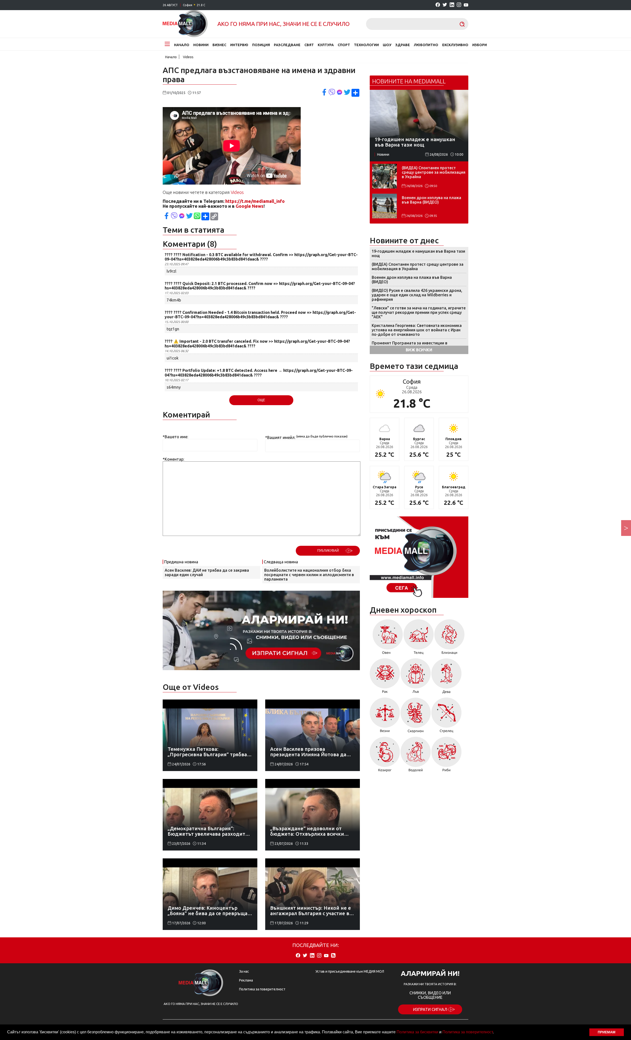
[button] (495, 1032)
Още (261, 400)
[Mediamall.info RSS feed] (333, 955)
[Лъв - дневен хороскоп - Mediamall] (416, 677)
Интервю (239, 45)
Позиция (261, 45)
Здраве (402, 45)
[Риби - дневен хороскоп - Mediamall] (446, 756)
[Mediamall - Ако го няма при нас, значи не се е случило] (185, 24)
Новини (201, 45)
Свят (309, 45)
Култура (326, 45)
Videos (188, 57)
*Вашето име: (175, 437)
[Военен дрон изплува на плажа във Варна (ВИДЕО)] (384, 206)
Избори (479, 45)
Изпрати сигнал (430, 1009)
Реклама (246, 980)
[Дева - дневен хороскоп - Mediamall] (446, 677)
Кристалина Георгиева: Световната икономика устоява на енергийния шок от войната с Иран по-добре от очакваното (417, 330)
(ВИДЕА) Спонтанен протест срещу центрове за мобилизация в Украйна (433, 172)
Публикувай (328, 550)
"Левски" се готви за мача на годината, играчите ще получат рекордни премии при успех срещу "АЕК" (419, 312)
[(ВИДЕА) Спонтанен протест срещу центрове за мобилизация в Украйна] (384, 176)
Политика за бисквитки (417, 1032)
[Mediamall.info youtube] (466, 5)
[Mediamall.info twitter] (444, 5)
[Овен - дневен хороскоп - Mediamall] (386, 638)
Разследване (287, 45)
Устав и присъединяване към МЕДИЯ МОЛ (350, 971)
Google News (249, 206)
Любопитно (426, 45)
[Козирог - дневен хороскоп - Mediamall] (385, 756)
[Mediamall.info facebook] (438, 5)
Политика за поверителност (467, 1032)
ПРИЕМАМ (606, 1032)
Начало (181, 45)
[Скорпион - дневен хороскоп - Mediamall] (416, 717)
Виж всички (419, 350)
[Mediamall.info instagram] (459, 5)
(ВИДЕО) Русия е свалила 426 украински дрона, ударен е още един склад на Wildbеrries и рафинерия (417, 295)
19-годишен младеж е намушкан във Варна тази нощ (418, 253)
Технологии (366, 45)
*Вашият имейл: (280, 437)
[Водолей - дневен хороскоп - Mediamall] (416, 756)
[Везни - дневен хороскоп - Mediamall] (385, 717)
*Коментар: (173, 459)
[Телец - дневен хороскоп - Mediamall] (418, 638)
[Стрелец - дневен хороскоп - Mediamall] (446, 717)
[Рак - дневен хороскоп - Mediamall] (385, 677)
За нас (244, 971)
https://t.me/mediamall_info (255, 201)
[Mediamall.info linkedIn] (452, 5)
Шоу (387, 45)
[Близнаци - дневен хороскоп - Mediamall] (449, 638)
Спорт (344, 45)
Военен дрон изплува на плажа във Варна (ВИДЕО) (431, 199)
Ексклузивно (455, 45)
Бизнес (219, 45)
